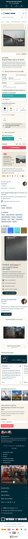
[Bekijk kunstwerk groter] (25, 25)
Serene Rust (19, 219)
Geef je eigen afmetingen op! (14, 90)
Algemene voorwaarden (11, 524)
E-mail (14, 448)
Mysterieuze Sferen (6, 221)
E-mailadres (4, 419)
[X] (12, 502)
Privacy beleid (21, 526)
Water (13, 219)
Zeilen (3, 214)
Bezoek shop (4, 188)
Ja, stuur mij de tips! (7, 425)
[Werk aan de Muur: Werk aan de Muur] (26, 498)
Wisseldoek (7, 99)
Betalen (5, 456)
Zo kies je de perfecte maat (20, 83)
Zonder (9, 138)
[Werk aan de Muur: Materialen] (26, 491)
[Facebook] (10, 502)
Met (21, 138)
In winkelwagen (15, 147)
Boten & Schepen (6, 217)
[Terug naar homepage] (9, 13)
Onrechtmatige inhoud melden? (10, 526)
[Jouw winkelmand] (25, 13)
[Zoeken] (25, 17)
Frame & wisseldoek (9, 95)
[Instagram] (6, 502)
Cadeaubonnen (7, 462)
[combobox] (10, 17)
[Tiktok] (14, 502)
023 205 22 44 (21, 445)
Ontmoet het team (7, 482)
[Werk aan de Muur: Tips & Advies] (26, 495)
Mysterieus (9, 208)
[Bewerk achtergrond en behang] (25, 28)
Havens (13, 217)
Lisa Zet (6, 57)
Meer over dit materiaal (21, 74)
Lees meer (12, 188)
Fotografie (19, 217)
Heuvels (15, 221)
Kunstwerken (5, 488)
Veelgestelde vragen (8, 452)
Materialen (4, 491)
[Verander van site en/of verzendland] (26, 10)
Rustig (3, 208)
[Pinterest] (8, 502)
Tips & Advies (5, 495)
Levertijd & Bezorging (8, 458)
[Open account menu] (23, 13)
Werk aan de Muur (7, 498)
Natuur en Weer (10, 214)
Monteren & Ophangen (8, 460)
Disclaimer (19, 524)
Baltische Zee (19, 214)
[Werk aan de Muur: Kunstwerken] (26, 488)
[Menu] (2, 13)
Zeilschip (4, 219)
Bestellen (5, 454)
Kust (9, 219)
